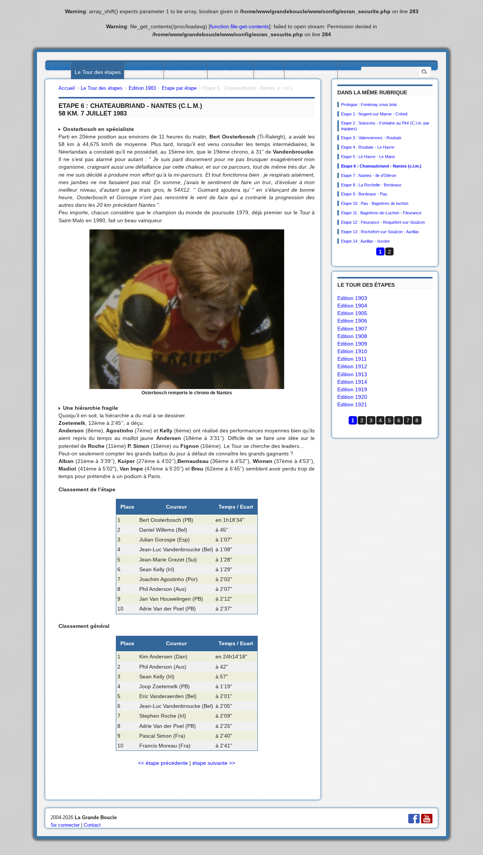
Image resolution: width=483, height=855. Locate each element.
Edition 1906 (352, 321)
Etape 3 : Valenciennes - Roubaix (371, 137)
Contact (92, 825)
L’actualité (269, 72)
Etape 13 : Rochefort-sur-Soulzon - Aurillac (380, 231)
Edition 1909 (352, 344)
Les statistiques (185, 72)
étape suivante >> (213, 763)
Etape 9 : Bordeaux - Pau (364, 194)
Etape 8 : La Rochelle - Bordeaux (371, 185)
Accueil (59, 72)
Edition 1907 (352, 329)
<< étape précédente (163, 763)
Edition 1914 (352, 382)
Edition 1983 (142, 88)
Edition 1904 (352, 306)
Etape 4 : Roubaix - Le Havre (367, 147)
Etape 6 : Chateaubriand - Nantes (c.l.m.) (381, 166)
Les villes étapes (231, 72)
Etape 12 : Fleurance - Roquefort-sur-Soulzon (383, 222)
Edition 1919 (352, 389)
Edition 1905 (352, 313)
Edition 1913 (352, 374)
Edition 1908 (352, 336)
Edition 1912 (352, 366)
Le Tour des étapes (98, 72)
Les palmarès (144, 72)
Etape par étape (179, 88)
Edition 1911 (352, 359)
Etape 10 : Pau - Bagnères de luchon (374, 203)
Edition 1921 (352, 404)
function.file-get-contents (239, 26)
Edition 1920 (352, 397)
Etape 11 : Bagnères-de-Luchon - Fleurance (381, 213)
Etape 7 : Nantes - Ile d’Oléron (368, 175)
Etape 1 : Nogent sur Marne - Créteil (374, 114)
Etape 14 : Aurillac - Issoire (365, 241)
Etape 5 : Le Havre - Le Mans (368, 156)
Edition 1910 (352, 351)
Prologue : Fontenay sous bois (369, 104)
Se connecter (65, 825)
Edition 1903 (352, 298)
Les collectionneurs (311, 72)
